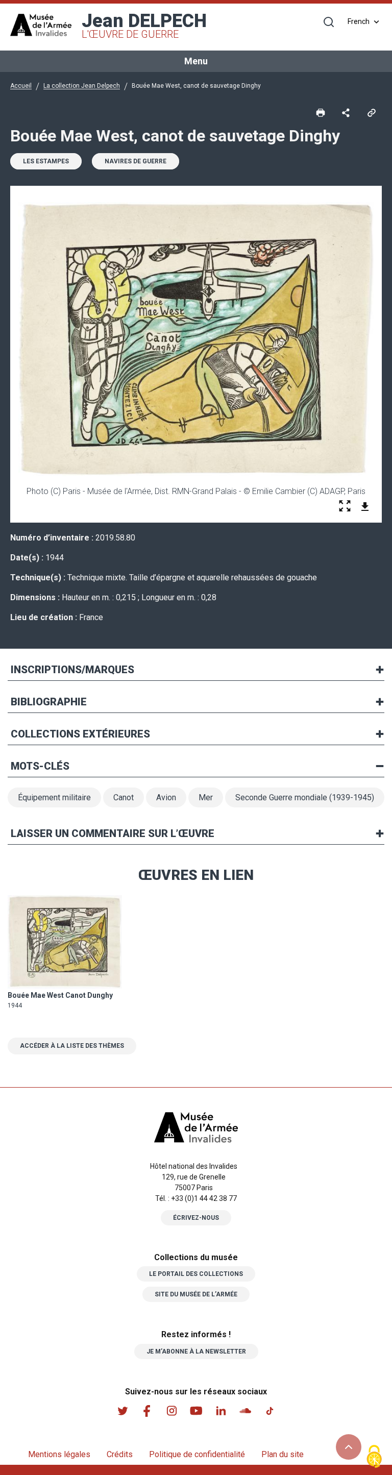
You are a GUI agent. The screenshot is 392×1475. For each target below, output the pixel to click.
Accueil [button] (21, 85)
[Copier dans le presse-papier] (371, 112)
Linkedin (220, 1411)
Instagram (171, 1411)
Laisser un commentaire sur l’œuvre (112, 833)
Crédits (120, 1454)
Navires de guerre (135, 161)
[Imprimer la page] (320, 112)
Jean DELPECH (144, 25)
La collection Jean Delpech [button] (81, 85)
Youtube (196, 1411)
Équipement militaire (54, 797)
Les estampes (46, 161)
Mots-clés (40, 766)
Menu (196, 61)
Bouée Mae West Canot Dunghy (60, 995)
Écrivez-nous (196, 1217)
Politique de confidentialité (197, 1454)
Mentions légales (59, 1454)
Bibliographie (49, 702)
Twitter (122, 1411)
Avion (166, 797)
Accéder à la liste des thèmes (72, 1045)
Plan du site (282, 1454)
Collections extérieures (80, 734)
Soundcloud (245, 1411)
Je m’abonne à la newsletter (196, 1351)
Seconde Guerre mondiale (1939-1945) (304, 797)
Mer (206, 797)
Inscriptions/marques (72, 669)
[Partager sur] (346, 112)
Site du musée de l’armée (196, 1294)
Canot (123, 797)
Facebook (147, 1411)
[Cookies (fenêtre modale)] (374, 1457)
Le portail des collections (196, 1273)
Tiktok (269, 1411)
